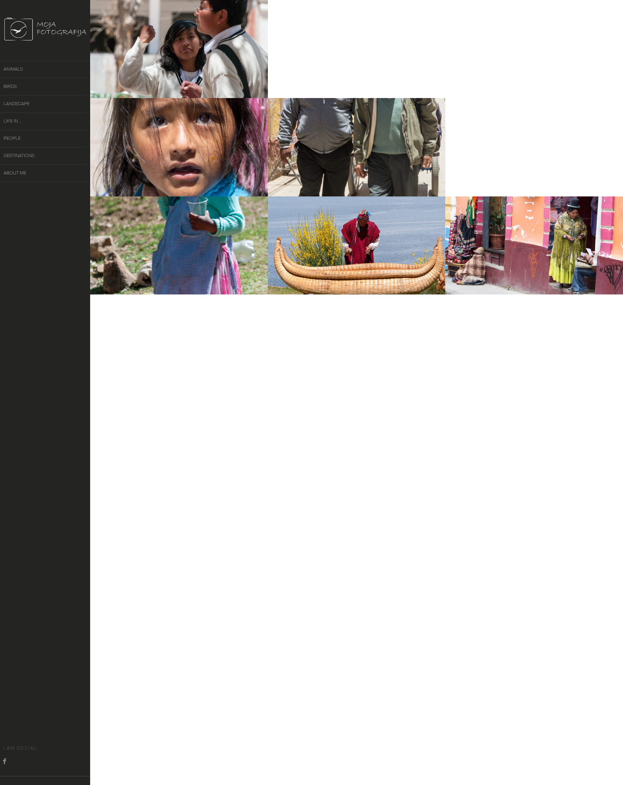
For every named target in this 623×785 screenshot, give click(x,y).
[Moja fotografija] (45, 37)
